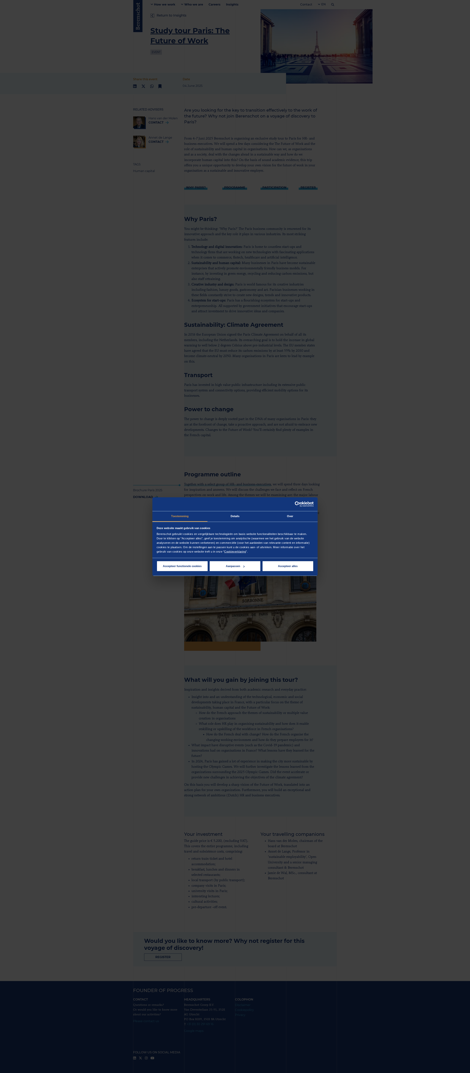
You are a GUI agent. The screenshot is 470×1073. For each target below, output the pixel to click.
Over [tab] (290, 516)
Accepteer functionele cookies (182, 566)
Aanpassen (233, 566)
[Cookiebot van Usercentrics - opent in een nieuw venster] (297, 504)
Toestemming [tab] (180, 516)
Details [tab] (235, 516)
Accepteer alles (288, 566)
